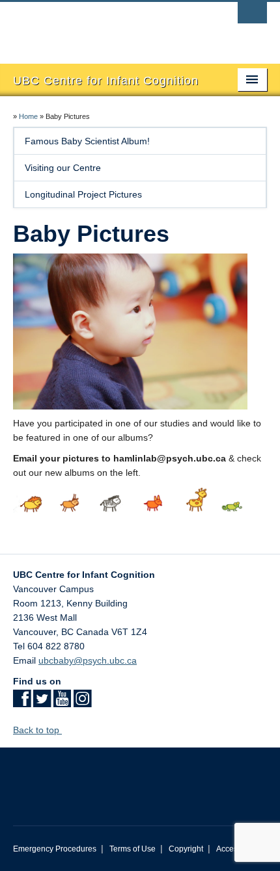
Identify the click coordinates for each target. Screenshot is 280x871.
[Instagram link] (82, 702)
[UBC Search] (252, 16)
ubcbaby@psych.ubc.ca (87, 660)
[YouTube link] (62, 702)
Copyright (186, 848)
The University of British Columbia (102, 26)
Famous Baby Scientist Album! (87, 141)
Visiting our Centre (63, 167)
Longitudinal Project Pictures (83, 194)
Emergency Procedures (54, 848)
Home (28, 116)
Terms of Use (132, 848)
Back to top (37, 730)
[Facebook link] (22, 702)
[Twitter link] (42, 702)
